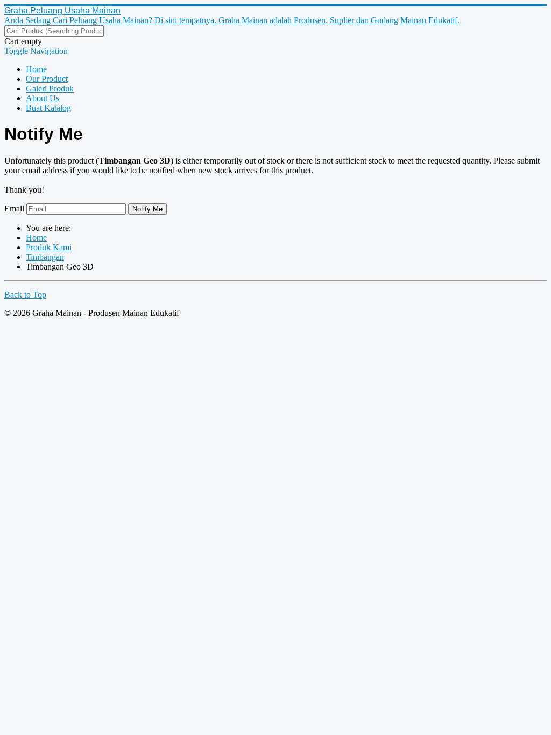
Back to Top (25, 294)
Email (14, 208)
